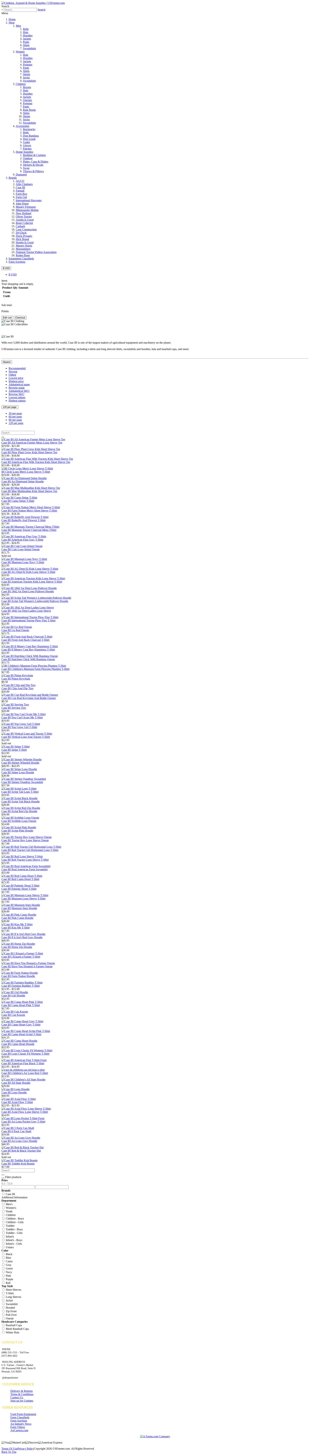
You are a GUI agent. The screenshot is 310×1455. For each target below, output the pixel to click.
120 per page (10, 407)
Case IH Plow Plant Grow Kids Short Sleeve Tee (29, 452)
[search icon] (2, 437)
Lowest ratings (17, 397)
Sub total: (6, 305)
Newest (7, 362)
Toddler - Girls (13, 1232)
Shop (12, 22)
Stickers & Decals (33, 164)
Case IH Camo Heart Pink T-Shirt (20, 1005)
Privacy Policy (25, 1448)
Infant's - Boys (13, 1240)
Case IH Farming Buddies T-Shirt (20, 985)
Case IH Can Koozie (13, 1014)
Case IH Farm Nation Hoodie (18, 976)
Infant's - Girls (13, 1243)
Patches (27, 148)
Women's (10, 1207)
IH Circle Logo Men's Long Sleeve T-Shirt (25, 471)
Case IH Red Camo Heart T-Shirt (20, 879)
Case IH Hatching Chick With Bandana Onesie (28, 659)
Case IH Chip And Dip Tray (17, 688)
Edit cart (7, 317)
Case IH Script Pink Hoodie (17, 830)
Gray (8, 1264)
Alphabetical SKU (19, 390)
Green (9, 1268)
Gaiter (26, 142)
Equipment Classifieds (21, 258)
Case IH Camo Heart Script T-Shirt (21, 1034)
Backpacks (29, 129)
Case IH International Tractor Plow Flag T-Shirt (28, 620)
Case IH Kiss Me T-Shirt (15, 927)
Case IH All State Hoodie (15, 1082)
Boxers (27, 87)
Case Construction (26, 229)
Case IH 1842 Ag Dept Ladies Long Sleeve (26, 610)
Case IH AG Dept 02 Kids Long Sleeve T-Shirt (28, 571)
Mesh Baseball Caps (17, 1328)
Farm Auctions (17, 261)
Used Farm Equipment (23, 1414)
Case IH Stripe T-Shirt (14, 749)
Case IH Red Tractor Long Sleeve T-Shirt (25, 859)
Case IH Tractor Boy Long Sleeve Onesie (25, 840)
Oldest (12, 374)
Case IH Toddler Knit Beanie (18, 1163)
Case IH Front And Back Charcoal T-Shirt (25, 639)
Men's (9, 1204)
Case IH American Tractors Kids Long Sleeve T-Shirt (31, 581)
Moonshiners (23, 248)
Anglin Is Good (25, 219)
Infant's (9, 1236)
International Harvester (29, 200)
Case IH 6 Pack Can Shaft (16, 1131)
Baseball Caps (13, 1325)
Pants (26, 41)
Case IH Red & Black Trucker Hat (21, 1150)
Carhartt (20, 226)
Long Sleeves (13, 1296)
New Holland (23, 213)
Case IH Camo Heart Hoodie (17, 1043)
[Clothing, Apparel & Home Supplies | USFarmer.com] (33, 2)
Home (12, 19)
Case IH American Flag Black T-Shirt (22, 1063)
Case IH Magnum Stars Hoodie (19, 908)
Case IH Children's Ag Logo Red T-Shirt (24, 1073)
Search (41, 9)
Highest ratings (17, 400)
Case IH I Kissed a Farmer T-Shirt (20, 956)
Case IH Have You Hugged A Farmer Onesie (27, 966)
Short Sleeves (13, 1289)
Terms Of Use (9, 1448)
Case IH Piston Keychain (15, 678)
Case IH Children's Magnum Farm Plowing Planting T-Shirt (35, 668)
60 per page (15, 416)
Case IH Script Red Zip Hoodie (19, 811)
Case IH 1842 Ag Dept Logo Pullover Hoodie (27, 591)
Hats (25, 32)
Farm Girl (21, 197)
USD (13, 274)
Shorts (26, 74)
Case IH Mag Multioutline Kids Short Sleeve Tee (29, 491)
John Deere (22, 203)
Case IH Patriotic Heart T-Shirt (18, 888)
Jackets (27, 38)
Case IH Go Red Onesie (15, 630)
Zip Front (11, 1311)
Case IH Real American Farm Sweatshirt (24, 869)
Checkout (20, 317)
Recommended (17, 368)
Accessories (22, 126)
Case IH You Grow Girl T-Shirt (19, 727)
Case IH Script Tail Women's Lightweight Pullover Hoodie (34, 601)
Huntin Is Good (25, 242)
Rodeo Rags (23, 255)
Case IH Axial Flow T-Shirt (17, 1102)
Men (18, 25)
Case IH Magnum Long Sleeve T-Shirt (23, 898)
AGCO (20, 180)
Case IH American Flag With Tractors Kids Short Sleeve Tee (35, 462)
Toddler (10, 1225)
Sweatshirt (11, 1304)
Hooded (10, 1307)
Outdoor (27, 158)
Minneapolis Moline (27, 210)
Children (21, 83)
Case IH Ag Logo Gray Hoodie (19, 1140)
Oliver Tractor (24, 216)
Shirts (26, 45)
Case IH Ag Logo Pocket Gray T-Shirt (23, 1121)
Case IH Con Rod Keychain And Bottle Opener (28, 698)
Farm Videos (17, 1427)
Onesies (27, 100)
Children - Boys (14, 1218)
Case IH (20, 187)
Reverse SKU (16, 394)
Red (7, 1282)
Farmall (20, 190)
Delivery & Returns (21, 1390)
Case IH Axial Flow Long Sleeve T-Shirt (24, 1111)
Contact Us (16, 1397)
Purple (9, 1279)
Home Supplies (24, 151)
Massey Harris (24, 245)
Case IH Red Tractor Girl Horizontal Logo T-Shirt (29, 850)
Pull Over (11, 1314)
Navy (8, 1272)
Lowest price (16, 378)
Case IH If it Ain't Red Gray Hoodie (22, 937)
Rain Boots (29, 109)
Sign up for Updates (21, 1400)
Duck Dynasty (24, 235)
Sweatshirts (29, 48)
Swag (26, 168)
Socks (26, 77)
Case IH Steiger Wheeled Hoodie (20, 762)
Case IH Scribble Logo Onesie (18, 820)
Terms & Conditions (21, 1394)
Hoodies (27, 35)
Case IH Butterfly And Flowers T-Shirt (23, 520)
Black (8, 1254)
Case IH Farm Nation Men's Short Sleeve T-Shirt (29, 510)
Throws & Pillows (33, 171)
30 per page (15, 413)
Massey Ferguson (26, 206)
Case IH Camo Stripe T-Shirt (17, 500)
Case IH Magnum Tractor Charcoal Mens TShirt (28, 529)
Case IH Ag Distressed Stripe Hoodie (22, 481)
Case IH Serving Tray (13, 707)
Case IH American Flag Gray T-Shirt (22, 539)
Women (20, 51)
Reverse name (17, 387)
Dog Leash (29, 138)
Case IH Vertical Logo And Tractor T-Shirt (25, 736)
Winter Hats (12, 1332)
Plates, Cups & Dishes (35, 161)
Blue (8, 1257)
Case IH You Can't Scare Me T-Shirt (22, 717)
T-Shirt (9, 1293)
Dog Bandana (31, 135)
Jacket (9, 1300)
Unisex (9, 1247)
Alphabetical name (19, 384)
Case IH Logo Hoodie (14, 1092)
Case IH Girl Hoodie (13, 995)
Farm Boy (21, 193)
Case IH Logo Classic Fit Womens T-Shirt (25, 1053)
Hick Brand (22, 239)
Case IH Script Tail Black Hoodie (20, 801)
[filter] (2, 1178)
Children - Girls (14, 1222)
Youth (8, 1211)
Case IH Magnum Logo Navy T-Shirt (22, 562)
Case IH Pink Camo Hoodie (17, 917)
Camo (9, 1261)
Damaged (21, 174)
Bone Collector (24, 223)
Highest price (16, 381)
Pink (8, 1275)
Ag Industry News (20, 1423)
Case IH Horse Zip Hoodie (16, 947)
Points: (5, 311)
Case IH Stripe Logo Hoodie (17, 772)
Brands (13, 177)
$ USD (6, 268)
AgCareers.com (19, 1430)
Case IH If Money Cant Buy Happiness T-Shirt (28, 649)
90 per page (15, 419)
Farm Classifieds (19, 1417)
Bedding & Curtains (34, 155)
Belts (26, 29)
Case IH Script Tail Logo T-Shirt (20, 791)
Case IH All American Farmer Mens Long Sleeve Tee (31, 442)
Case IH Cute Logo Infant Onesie (20, 549)
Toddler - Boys (14, 1229)
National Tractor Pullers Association (36, 252)
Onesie (9, 1318)
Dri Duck (21, 232)
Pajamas (27, 64)
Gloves (27, 145)
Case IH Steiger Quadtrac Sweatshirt (22, 782)
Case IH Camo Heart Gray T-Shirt (20, 1024)
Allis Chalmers (24, 184)
